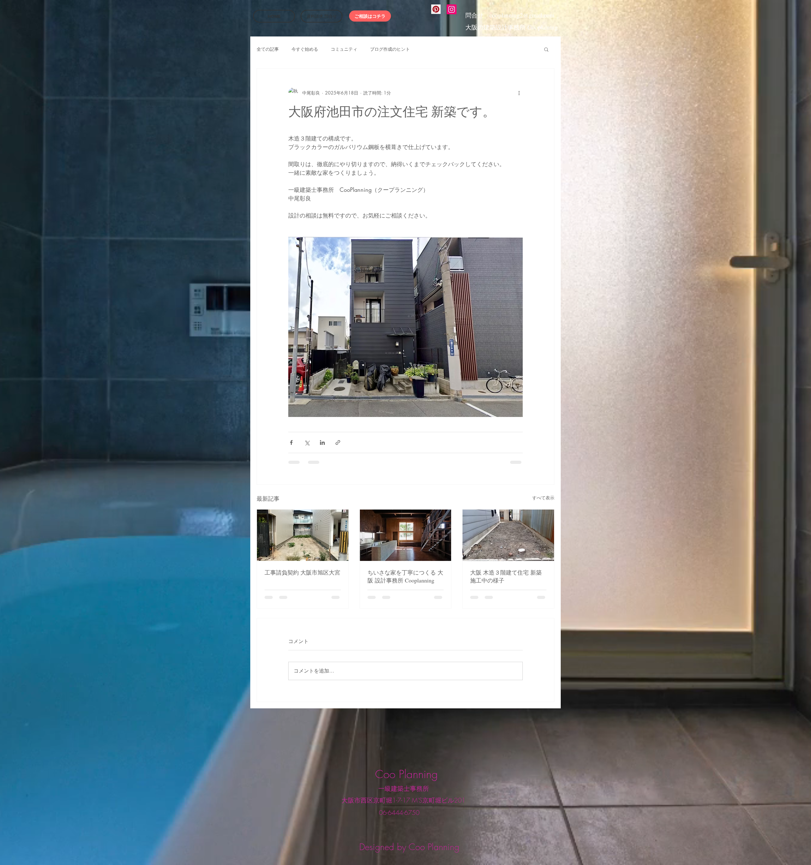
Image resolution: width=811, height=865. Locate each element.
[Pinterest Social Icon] (436, 9)
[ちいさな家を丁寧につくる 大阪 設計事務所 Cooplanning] (405, 535)
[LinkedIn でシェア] (322, 442)
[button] (546, 49)
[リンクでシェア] (338, 442)
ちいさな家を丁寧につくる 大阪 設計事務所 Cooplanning (405, 576)
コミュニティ (344, 49)
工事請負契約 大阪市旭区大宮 (302, 572)
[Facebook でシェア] (291, 442)
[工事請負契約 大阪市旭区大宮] (302, 535)
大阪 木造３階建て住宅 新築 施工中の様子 (506, 576)
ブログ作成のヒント (390, 49)
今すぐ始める (304, 49)
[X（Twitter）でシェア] (307, 442)
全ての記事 (268, 49)
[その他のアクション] (519, 92)
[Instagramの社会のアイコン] (452, 9)
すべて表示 (543, 498)
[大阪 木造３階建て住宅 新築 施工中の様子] (508, 535)
